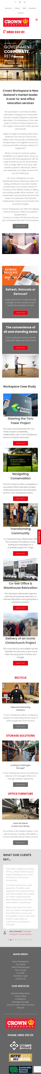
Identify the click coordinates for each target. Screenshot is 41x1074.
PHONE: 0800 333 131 (20, 1035)
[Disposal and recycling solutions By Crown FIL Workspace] (20, 683)
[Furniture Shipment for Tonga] (20, 504)
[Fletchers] (20, 394)
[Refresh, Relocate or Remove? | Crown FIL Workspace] (20, 266)
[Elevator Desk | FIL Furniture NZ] (20, 354)
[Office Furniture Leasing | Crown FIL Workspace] (20, 799)
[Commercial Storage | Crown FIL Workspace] (20, 741)
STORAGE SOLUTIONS (20, 736)
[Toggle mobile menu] (37, 20)
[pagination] (8, 939)
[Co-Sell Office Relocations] (20, 559)
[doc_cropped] (20, 448)
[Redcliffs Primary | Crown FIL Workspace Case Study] (20, 613)
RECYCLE (20, 678)
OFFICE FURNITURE (20, 794)
